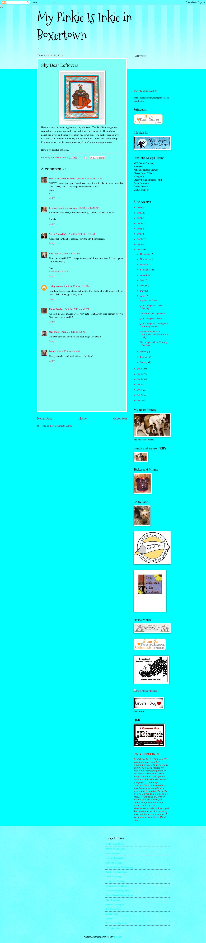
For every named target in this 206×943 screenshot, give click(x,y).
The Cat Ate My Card (115, 923)
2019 (139, 244)
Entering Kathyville (114, 857)
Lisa (51, 253)
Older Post (120, 418)
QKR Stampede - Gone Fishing (151, 307)
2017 (139, 368)
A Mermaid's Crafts (58, 271)
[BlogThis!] (94, 157)
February (144, 356)
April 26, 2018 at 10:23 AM (89, 178)
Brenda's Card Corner (60, 208)
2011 (139, 400)
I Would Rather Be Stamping (119, 867)
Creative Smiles (113, 853)
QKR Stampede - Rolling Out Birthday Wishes (154, 325)
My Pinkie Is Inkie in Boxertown (84, 26)
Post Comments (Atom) (61, 425)
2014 (139, 384)
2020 (139, 239)
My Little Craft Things (116, 885)
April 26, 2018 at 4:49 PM (77, 309)
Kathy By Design (113, 876)
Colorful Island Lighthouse (152, 313)
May (142, 290)
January (144, 362)
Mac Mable (55, 331)
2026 (139, 207)
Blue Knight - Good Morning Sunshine (153, 344)
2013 (139, 389)
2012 (139, 395)
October (144, 264)
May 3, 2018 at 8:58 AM (68, 351)
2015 (139, 379)
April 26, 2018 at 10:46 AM (86, 207)
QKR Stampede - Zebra (151, 318)
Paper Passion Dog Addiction (119, 895)
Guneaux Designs (113, 862)
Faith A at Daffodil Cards (62, 178)
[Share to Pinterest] (103, 157)
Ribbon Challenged (114, 904)
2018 (139, 249)
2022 (139, 228)
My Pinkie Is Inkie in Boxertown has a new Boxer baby (154, 334)
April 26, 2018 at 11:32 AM (82, 233)
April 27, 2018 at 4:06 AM (73, 331)
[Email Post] (85, 157)
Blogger (118, 936)
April (143, 295)
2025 (139, 212)
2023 (139, 223)
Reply (52, 197)
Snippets (109, 918)
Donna (52, 351)
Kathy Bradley (56, 309)
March (143, 351)
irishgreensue (56, 286)
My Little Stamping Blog (117, 890)
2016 (139, 374)
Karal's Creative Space (116, 871)
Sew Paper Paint (113, 909)
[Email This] (91, 157)
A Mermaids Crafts (114, 843)
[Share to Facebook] (100, 157)
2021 (139, 233)
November (145, 259)
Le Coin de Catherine (115, 881)
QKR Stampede (113, 899)
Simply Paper (111, 913)
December (145, 254)
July (142, 280)
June (142, 285)
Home (83, 418)
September (145, 269)
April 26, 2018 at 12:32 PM (76, 286)
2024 (139, 217)
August (144, 274)
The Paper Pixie (113, 927)
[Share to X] (97, 157)
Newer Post (44, 418)
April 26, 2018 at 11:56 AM (67, 253)
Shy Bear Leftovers (149, 300)
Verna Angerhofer (58, 234)
